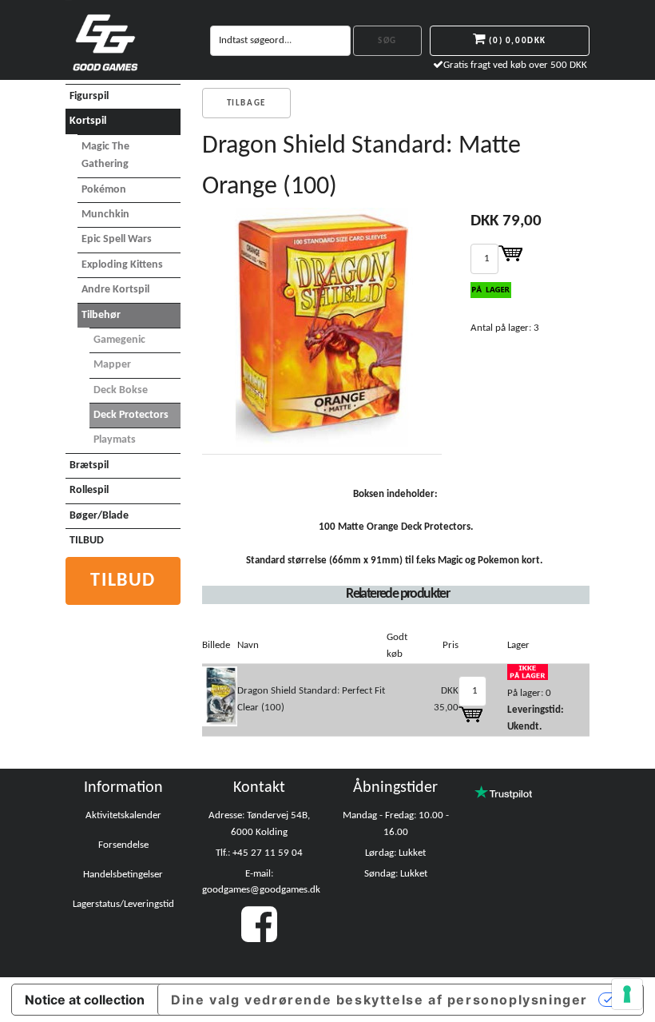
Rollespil (89, 490)
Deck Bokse (120, 390)
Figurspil (89, 96)
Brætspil (89, 465)
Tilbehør (101, 315)
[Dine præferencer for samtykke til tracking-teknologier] (627, 994)
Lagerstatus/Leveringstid (123, 904)
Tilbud (123, 581)
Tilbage (246, 103)
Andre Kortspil (115, 290)
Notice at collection (85, 1000)
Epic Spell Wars (116, 239)
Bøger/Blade (99, 516)
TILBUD (86, 541)
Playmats (114, 440)
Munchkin (105, 215)
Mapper (112, 365)
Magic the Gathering (105, 155)
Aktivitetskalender (123, 815)
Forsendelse (123, 845)
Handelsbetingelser (123, 874)
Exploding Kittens (122, 265)
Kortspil (87, 121)
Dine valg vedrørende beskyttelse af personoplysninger (379, 1000)
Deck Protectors (131, 415)
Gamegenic (119, 340)
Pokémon (103, 190)
